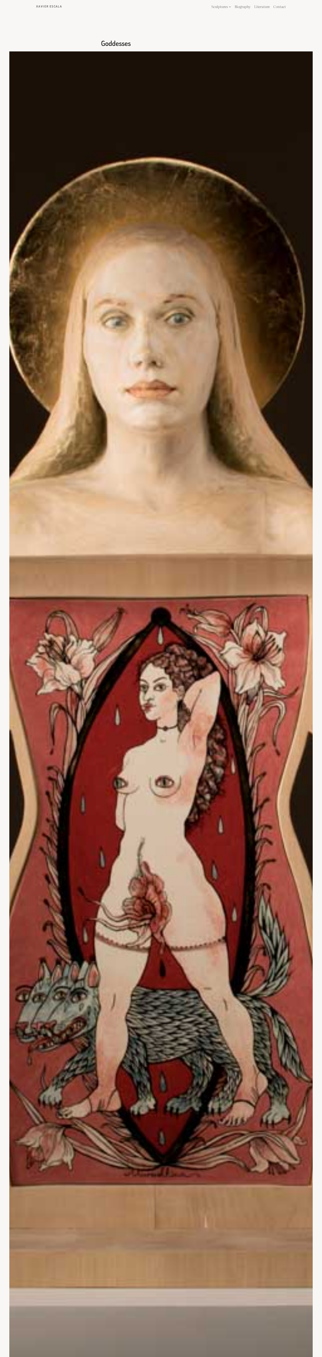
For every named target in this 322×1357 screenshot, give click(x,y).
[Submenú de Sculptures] (230, 7)
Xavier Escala (49, 6)
